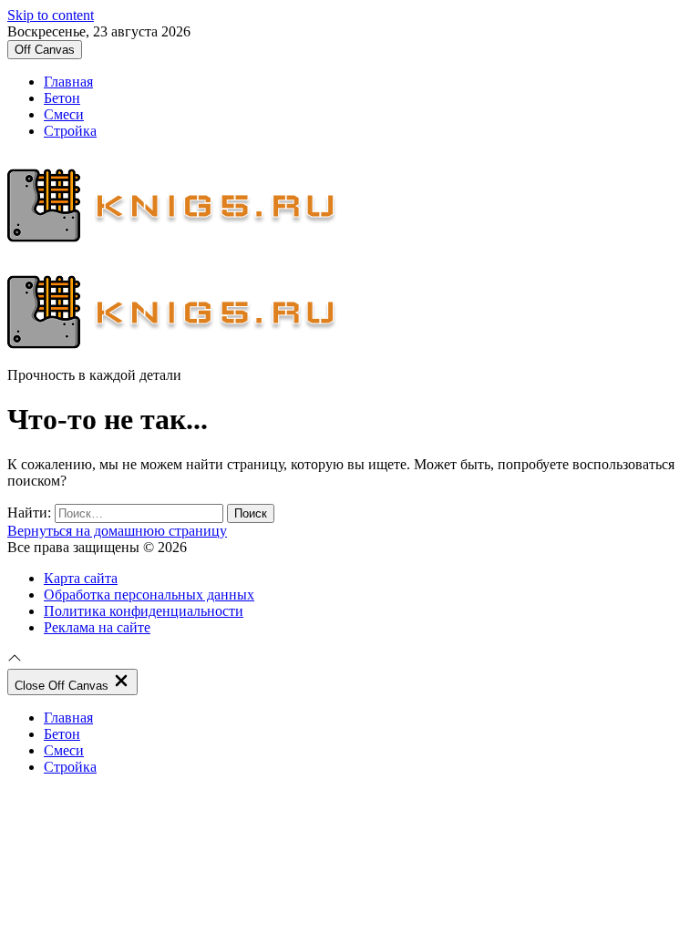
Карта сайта (81, 578)
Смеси (64, 114)
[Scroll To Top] (14, 660)
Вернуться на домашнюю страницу (117, 530)
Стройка (70, 130)
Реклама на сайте (97, 627)
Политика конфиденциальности (143, 611)
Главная (68, 81)
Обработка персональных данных (149, 594)
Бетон (62, 98)
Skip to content (50, 15)
